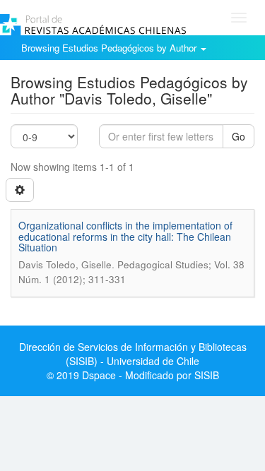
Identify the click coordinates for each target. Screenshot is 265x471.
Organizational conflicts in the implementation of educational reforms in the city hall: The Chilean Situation (125, 236)
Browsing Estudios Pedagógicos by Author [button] (110, 47)
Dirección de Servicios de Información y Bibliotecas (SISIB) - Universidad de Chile (133, 354)
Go (238, 136)
